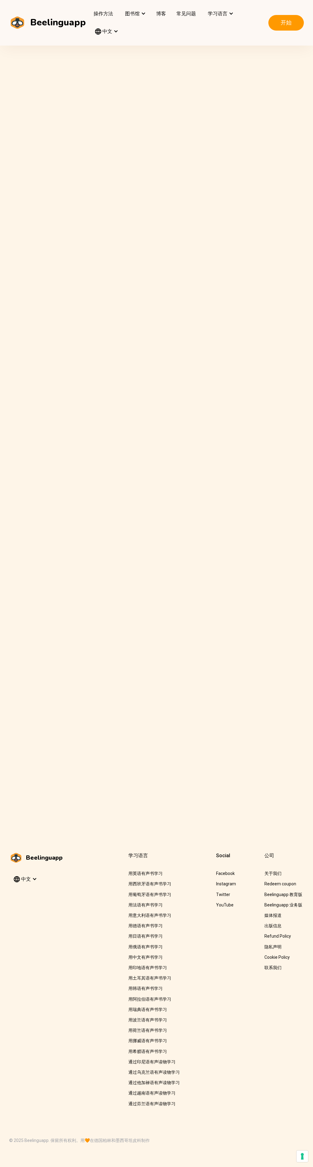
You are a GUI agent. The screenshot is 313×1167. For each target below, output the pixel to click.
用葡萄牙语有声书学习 (149, 894)
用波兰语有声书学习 (147, 1019)
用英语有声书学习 (145, 873)
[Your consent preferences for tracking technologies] (302, 1156)
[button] (134, 14)
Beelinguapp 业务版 (283, 904)
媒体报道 (273, 915)
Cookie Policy (277, 957)
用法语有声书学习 (145, 904)
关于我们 (273, 873)
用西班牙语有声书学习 (149, 883)
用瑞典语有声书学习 (147, 1009)
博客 (161, 14)
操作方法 (103, 14)
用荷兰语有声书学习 (147, 1030)
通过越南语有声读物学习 (151, 1093)
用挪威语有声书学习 (147, 1040)
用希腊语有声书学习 (147, 1051)
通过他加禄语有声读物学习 (154, 1082)
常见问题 (186, 14)
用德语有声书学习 (145, 925)
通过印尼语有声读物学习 (151, 1061)
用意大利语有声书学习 (149, 915)
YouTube (225, 904)
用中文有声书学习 (145, 957)
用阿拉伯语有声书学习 (149, 999)
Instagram (226, 883)
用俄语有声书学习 (145, 946)
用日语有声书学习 (145, 936)
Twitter (223, 894)
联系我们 (273, 967)
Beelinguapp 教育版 (283, 894)
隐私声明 (273, 946)
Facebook (225, 873)
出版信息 (273, 925)
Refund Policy (277, 936)
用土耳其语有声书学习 (149, 978)
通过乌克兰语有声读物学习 (154, 1072)
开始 (286, 22)
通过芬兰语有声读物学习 (151, 1103)
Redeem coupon (280, 883)
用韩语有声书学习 (145, 988)
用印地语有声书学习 (147, 967)
